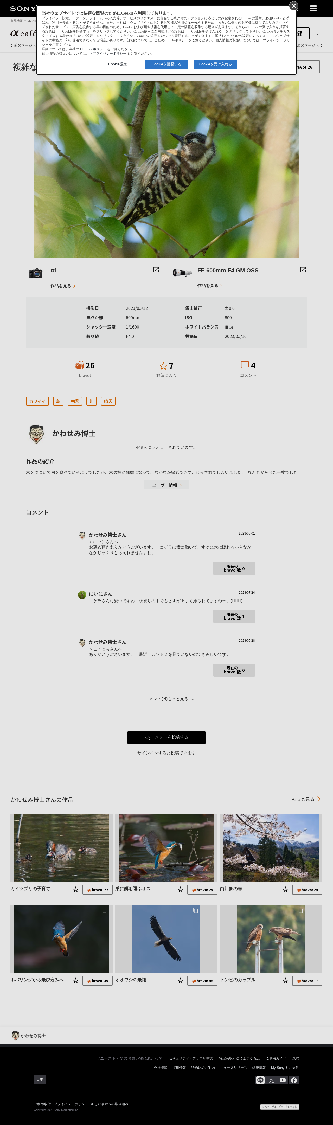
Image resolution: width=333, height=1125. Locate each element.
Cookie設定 (117, 64)
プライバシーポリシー (109, 53)
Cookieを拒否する (166, 64)
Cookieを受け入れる (215, 64)
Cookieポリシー (94, 49)
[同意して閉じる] (293, 5)
